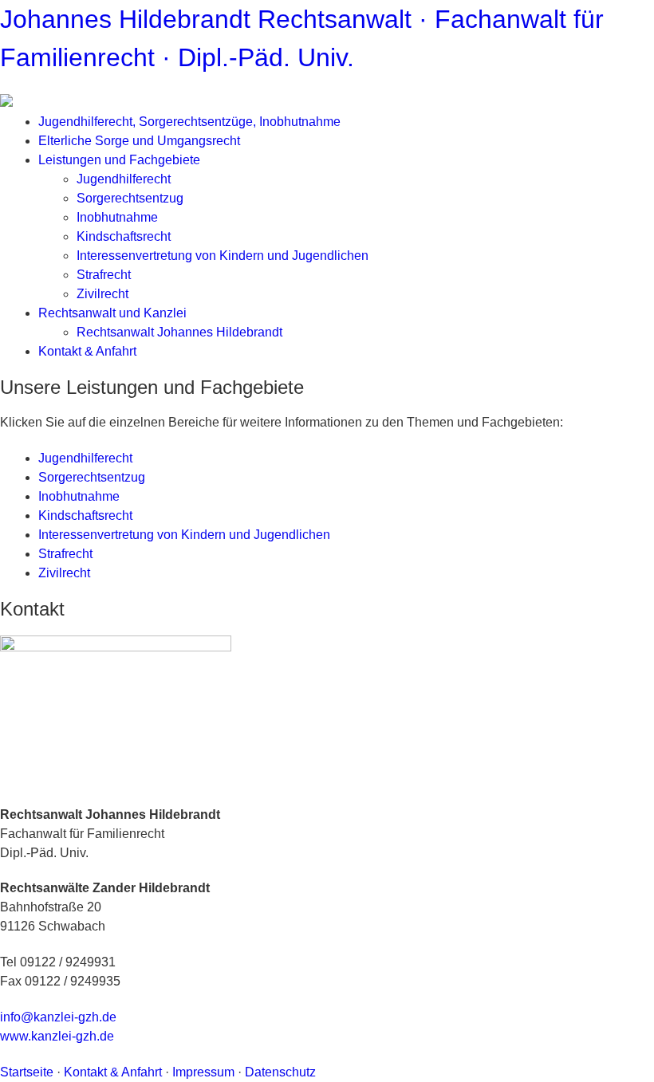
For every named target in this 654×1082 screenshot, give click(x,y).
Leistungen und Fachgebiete (119, 160)
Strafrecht (104, 274)
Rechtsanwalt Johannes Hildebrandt (179, 332)
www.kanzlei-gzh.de (57, 1036)
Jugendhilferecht (124, 179)
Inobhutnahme (117, 217)
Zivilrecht (102, 294)
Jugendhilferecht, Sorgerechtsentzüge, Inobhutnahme (189, 121)
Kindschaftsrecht (124, 236)
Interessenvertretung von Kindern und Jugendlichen (222, 255)
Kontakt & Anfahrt (87, 351)
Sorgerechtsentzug (130, 198)
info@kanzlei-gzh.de (58, 1017)
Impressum (203, 1072)
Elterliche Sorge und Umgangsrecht (139, 141)
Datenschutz (280, 1072)
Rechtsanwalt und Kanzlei (112, 313)
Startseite (26, 1072)
